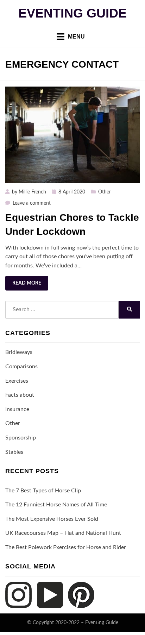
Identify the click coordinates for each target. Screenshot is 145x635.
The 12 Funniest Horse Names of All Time (56, 504)
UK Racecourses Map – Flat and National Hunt (63, 533)
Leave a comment (32, 203)
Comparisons (21, 366)
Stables (14, 452)
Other (104, 192)
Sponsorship (20, 438)
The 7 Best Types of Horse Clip (43, 490)
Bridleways (18, 352)
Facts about (19, 395)
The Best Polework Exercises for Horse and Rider (65, 547)
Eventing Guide (72, 13)
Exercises (16, 381)
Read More (26, 283)
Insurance (17, 409)
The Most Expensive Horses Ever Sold (51, 519)
